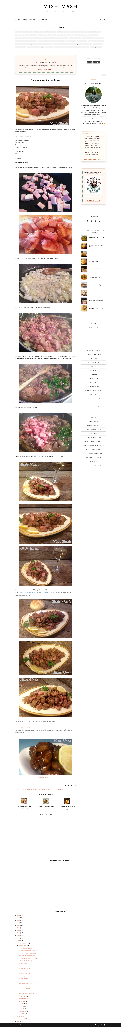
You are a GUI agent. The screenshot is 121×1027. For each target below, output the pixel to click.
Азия (31, 41)
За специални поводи (34, 47)
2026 (18, 915)
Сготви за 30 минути (22, 31)
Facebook (21, 592)
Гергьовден (19, 47)
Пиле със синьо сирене (25, 948)
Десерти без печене (89, 34)
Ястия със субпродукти (41, 44)
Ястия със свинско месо (23, 34)
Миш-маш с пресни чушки (95, 253)
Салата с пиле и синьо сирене (27, 970)
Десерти (36, 31)
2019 (18, 933)
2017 (18, 938)
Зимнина (96, 44)
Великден (80, 41)
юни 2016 (21, 1006)
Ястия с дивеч (95, 47)
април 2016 (22, 1011)
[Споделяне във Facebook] (65, 785)
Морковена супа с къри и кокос (27, 983)
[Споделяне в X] (68, 785)
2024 (18, 920)
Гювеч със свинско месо (25, 973)
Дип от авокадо (23, 963)
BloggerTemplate (34, 1024)
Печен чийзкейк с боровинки (96, 285)
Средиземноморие (21, 38)
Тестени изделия (62, 31)
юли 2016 (21, 1003)
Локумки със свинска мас (95, 292)
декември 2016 (23, 943)
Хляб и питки (96, 38)
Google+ (28, 592)
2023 (18, 923)
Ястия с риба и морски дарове (41, 38)
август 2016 (22, 1001)
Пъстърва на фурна (24, 988)
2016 (18, 940)
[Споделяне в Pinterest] (71, 785)
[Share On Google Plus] (74, 785)
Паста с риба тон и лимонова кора (28, 950)
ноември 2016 (23, 945)
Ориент (84, 38)
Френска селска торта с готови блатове (95, 269)
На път (48, 47)
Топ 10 (84, 47)
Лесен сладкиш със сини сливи (95, 246)
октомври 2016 (23, 996)
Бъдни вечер (85, 44)
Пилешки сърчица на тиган (22, 727)
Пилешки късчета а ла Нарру (96, 308)
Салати (76, 34)
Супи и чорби (73, 38)
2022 (18, 925)
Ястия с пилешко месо (42, 34)
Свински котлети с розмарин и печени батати (31, 965)
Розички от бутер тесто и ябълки (28, 993)
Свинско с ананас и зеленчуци (27, 953)
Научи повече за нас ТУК (93, 200)
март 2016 (22, 1013)
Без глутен (48, 31)
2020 (18, 930)
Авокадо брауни (23, 978)
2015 (18, 1021)
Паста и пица (60, 38)
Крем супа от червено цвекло (27, 955)
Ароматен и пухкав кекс (25, 968)
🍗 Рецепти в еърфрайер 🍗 (45, 62)
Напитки (73, 44)
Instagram (35, 592)
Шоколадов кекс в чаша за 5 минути (29, 986)
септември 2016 (23, 998)
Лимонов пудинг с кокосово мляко (28, 976)
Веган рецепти (92, 31)
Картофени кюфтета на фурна (27, 991)
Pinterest (45, 592)
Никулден (69, 41)
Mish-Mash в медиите (60, 44)
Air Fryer (74, 47)
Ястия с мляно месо (94, 41)
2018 (18, 935)
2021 (18, 928)
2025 (18, 918)
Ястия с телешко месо (54, 41)
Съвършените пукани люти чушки (96, 238)
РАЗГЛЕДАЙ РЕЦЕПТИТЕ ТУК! (45, 69)
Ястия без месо (77, 31)
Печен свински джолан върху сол (28, 958)
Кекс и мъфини (20, 41)
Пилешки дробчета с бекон (26, 960)
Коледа (40, 41)
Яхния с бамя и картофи (95, 277)
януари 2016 (22, 1019)
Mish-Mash (60, 6)
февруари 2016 (23, 1016)
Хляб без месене (93, 261)
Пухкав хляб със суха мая (95, 300)
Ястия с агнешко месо (60, 47)
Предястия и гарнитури (62, 34)
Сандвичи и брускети (22, 44)
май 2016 (21, 1008)
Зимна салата (22, 981)
